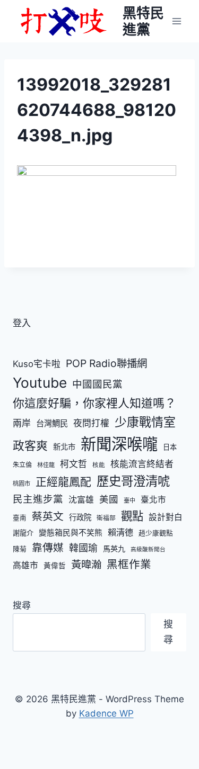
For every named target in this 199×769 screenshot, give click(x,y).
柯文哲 (73, 464)
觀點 (132, 516)
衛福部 (106, 518)
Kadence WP (106, 713)
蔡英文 (48, 516)
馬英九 (114, 548)
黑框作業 (129, 564)
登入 (22, 323)
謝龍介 (23, 533)
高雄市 (25, 565)
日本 (170, 447)
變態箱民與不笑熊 (70, 533)
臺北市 (153, 500)
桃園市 (21, 483)
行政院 (80, 517)
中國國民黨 (97, 384)
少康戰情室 (145, 422)
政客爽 (30, 445)
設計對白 (166, 517)
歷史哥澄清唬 (133, 481)
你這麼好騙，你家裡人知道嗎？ (94, 403)
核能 (98, 465)
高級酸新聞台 (148, 549)
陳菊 (20, 549)
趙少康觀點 (156, 533)
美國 (108, 499)
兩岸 (22, 423)
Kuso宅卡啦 (36, 364)
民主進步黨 (38, 499)
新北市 (64, 446)
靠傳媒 (48, 547)
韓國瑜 (83, 547)
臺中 (129, 500)
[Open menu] (176, 21)
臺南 (20, 518)
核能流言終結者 (142, 464)
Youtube (40, 382)
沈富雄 (81, 500)
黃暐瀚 (86, 564)
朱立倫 (22, 465)
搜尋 (22, 605)
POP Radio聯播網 (106, 363)
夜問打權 (91, 423)
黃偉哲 (55, 565)
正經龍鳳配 (63, 481)
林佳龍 (46, 465)
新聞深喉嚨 (119, 444)
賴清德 (120, 532)
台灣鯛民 (52, 423)
